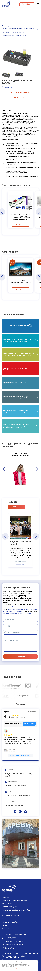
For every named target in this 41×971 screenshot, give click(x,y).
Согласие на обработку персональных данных (18, 607)
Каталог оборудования (10, 915)
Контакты (5, 928)
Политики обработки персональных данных (17, 613)
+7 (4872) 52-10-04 (14, 805)
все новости (16, 506)
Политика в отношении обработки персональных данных (15, 956)
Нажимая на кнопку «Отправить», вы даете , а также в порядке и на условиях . (20, 609)
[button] (1, 212)
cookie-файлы (14, 962)
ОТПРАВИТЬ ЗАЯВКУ (20, 92)
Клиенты (5, 919)
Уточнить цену (20, 98)
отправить (20, 656)
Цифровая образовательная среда (15, 900)
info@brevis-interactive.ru (17, 795)
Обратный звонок (26, 4)
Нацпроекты (6, 903)
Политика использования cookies (15, 960)
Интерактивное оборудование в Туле (16, 910)
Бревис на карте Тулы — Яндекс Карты (20, 759)
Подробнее (20, 224)
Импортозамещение (9, 907)
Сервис (4, 925)
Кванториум (6, 897)
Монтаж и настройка (9, 922)
